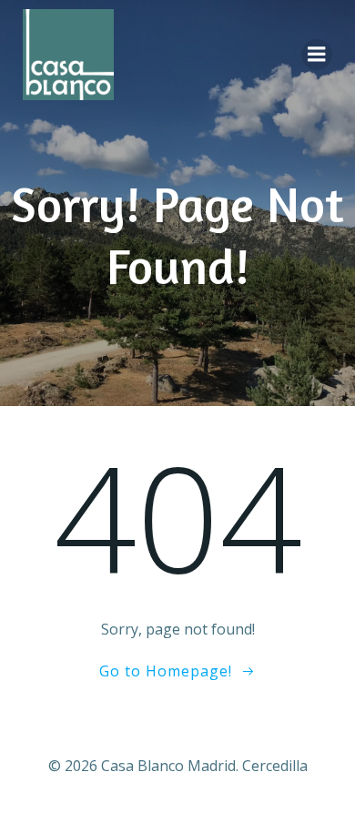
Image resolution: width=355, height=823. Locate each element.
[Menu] (316, 54)
